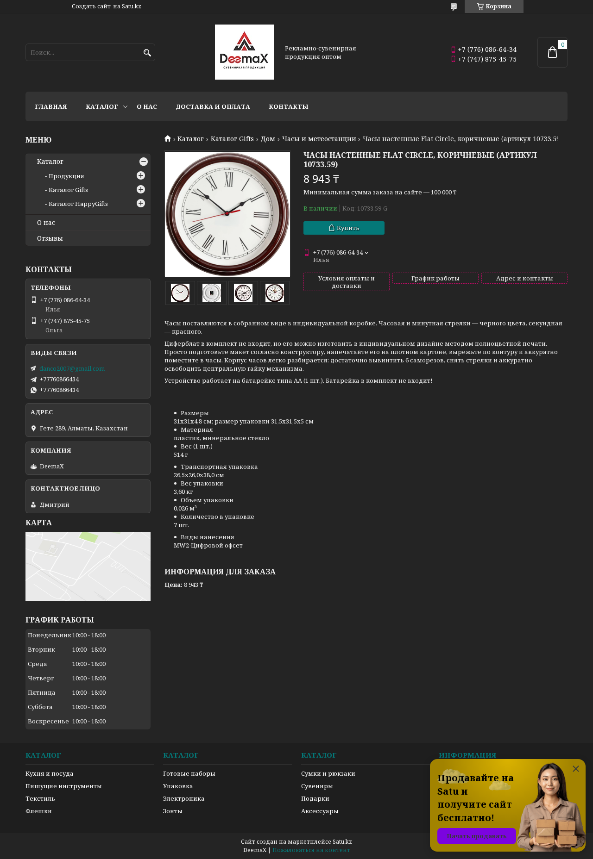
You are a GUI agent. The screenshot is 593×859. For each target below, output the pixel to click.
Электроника (184, 798)
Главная (51, 106)
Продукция (66, 176)
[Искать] (147, 53)
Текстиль (40, 798)
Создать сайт (91, 6)
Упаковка (178, 786)
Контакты (289, 106)
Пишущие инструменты (63, 786)
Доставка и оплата (213, 106)
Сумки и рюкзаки (328, 773)
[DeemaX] (244, 52)
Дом (267, 139)
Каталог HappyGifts (78, 203)
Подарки (315, 798)
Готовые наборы (189, 773)
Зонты (173, 811)
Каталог (102, 106)
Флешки (38, 811)
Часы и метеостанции (319, 139)
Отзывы (50, 238)
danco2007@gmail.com (72, 368)
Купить (348, 228)
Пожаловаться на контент (311, 850)
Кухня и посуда (49, 773)
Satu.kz (342, 842)
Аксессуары (320, 811)
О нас (147, 106)
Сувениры (317, 786)
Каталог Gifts (232, 139)
